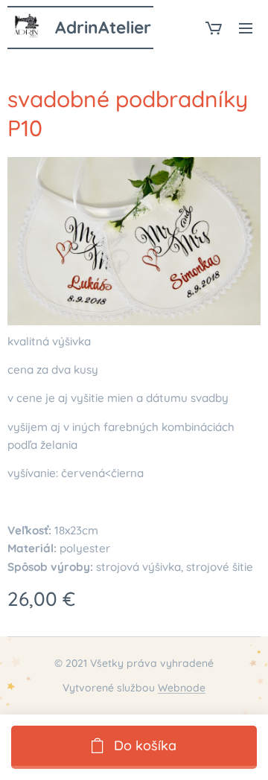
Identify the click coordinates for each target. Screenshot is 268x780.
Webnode (181, 687)
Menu (246, 27)
